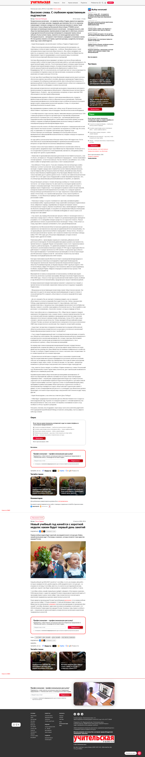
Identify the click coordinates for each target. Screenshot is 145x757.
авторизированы (63, 501)
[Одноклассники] (42, 531)
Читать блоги (95, 109)
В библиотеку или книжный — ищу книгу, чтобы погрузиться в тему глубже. (53, 433)
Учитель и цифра (34, 735)
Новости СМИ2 (6, 510)
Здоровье (33, 733)
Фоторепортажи (63, 723)
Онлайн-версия (48, 739)
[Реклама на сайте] (139, 753)
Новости (56, 2)
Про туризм (33, 726)
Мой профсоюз (48, 730)
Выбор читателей (99, 9)
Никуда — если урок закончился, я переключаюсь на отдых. (49, 435)
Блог (63, 2)
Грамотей (33, 730)
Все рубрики (33, 737)
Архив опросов (92, 158)
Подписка (84, 2)
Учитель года (33, 728)
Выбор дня (33, 724)
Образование (33, 715)
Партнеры (61, 719)
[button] (35, 506)
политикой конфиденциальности (49, 463)
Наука (32, 717)
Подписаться (75, 461)
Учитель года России (49, 721)
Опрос (91, 114)
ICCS (60, 721)
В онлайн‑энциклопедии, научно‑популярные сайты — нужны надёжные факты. (55, 429)
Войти (110, 2)
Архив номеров (73, 2)
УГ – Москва (47, 728)
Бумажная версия (49, 737)
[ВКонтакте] (40, 531)
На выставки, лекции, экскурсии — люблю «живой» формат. (50, 431)
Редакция (61, 715)
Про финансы (33, 732)
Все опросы (34, 447)
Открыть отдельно (93, 156)
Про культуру (33, 719)
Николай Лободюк (41, 19)
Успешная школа (48, 715)
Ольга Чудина (39, 521)
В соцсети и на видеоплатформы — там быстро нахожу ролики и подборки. (53, 427)
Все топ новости (92, 57)
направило (52, 604)
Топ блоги (92, 64)
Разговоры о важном (68, 637)
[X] (44, 531)
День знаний (56, 637)
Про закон (33, 721)
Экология (33, 723)
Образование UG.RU (36, 487)
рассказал (68, 600)
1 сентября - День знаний (42, 637)
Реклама (61, 717)
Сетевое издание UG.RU (50, 726)
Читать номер (57, 8)
